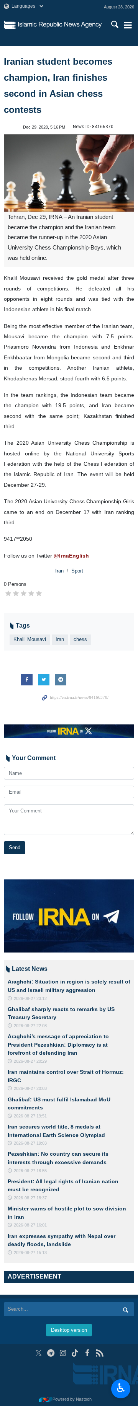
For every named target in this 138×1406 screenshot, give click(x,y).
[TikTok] (75, 1353)
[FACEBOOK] (87, 1353)
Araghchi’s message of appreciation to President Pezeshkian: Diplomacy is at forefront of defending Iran (58, 1044)
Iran (59, 571)
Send (14, 847)
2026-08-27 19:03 (30, 1143)
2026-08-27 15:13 (30, 1252)
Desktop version (69, 1330)
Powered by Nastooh (72, 1399)
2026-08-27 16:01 (30, 1225)
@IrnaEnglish (71, 556)
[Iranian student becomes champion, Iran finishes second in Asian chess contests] (69, 173)
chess (80, 639)
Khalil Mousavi (29, 639)
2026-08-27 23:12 (30, 998)
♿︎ (121, 1388)
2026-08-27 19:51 (30, 1116)
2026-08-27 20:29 (30, 1061)
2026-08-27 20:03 (30, 1088)
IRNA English (60, 25)
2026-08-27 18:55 (30, 1170)
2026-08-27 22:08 (30, 1025)
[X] (38, 1353)
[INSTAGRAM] (63, 1353)
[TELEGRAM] (51, 1353)
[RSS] (99, 1353)
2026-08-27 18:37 (30, 1198)
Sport (77, 571)
